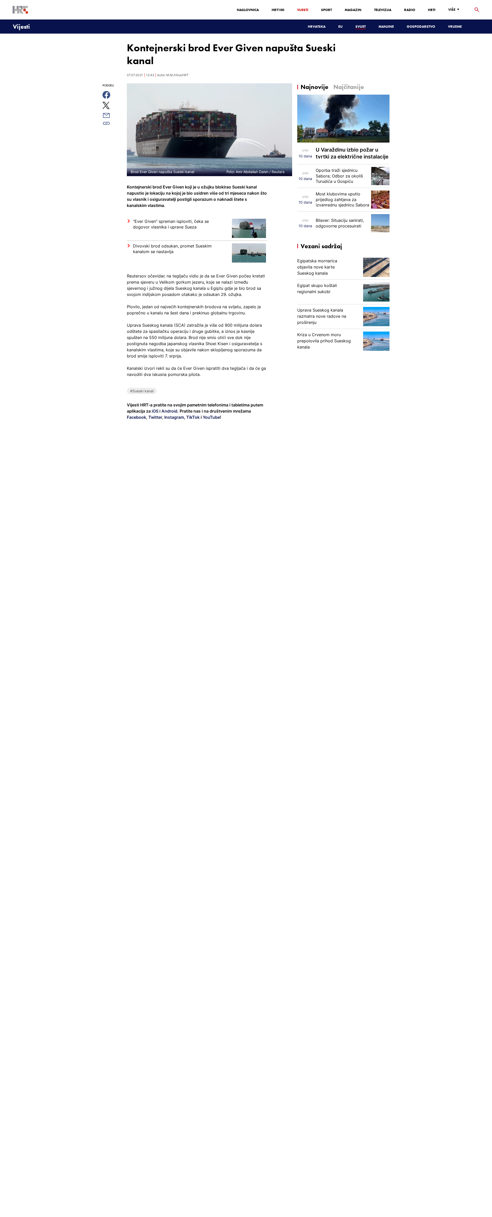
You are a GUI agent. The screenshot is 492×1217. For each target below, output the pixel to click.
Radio (409, 9)
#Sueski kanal (141, 391)
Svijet (360, 26)
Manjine (386, 26)
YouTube (211, 417)
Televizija (382, 9)
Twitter (154, 417)
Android (169, 411)
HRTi (431, 9)
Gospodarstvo (421, 26)
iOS (155, 411)
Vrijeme (455, 26)
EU (340, 26)
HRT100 (278, 9)
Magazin (353, 9)
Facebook (136, 417)
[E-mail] (112, 115)
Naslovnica (248, 9)
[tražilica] (477, 10)
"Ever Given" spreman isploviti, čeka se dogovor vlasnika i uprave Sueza (171, 224)
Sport (326, 9)
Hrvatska (316, 26)
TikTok (192, 417)
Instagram (173, 417)
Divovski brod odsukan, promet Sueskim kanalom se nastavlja (172, 248)
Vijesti (302, 9)
